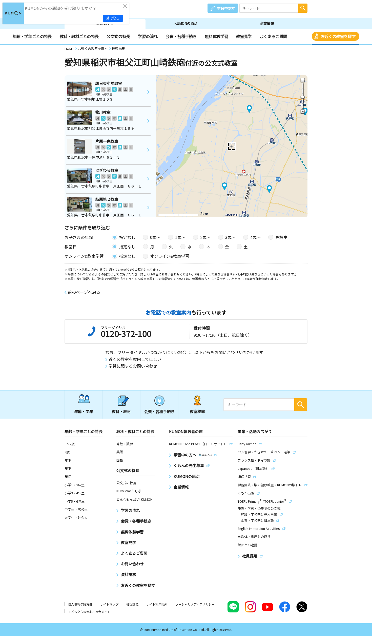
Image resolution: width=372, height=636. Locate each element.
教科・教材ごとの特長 (79, 36)
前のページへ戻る (84, 292)
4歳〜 (255, 237)
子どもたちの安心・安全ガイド (89, 611)
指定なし (127, 237)
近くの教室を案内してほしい (135, 359)
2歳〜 (205, 237)
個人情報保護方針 (80, 604)
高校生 (281, 237)
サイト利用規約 (157, 604)
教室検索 (197, 411)
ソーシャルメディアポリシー (195, 604)
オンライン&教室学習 (169, 256)
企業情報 (267, 23)
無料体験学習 (216, 36)
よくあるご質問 (273, 36)
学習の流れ (147, 36)
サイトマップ (109, 604)
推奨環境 (132, 604)
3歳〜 (230, 237)
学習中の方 (226, 8)
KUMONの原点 (186, 23)
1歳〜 (180, 237)
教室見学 (244, 36)
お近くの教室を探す (338, 36)
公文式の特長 (118, 36)
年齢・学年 (83, 411)
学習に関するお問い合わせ (133, 366)
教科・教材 (121, 411)
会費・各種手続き (181, 36)
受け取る (112, 18)
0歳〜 (155, 237)
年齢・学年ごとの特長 (32, 36)
